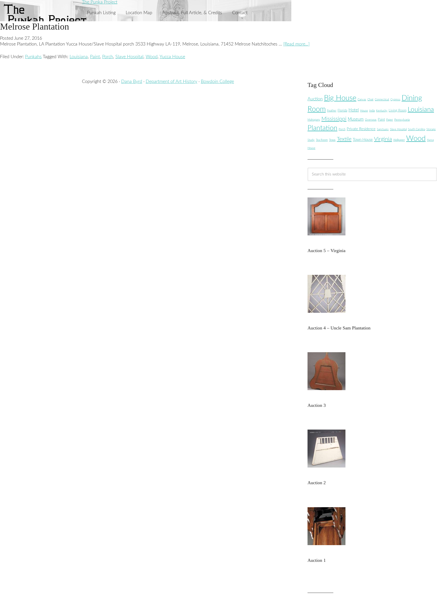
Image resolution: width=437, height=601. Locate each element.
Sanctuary (383, 129)
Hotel (353, 110)
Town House (363, 140)
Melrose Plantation (34, 26)
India (372, 110)
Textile (344, 139)
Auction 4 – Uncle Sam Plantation (339, 327)
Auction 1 (317, 560)
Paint (95, 57)
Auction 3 (317, 405)
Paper (389, 119)
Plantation (322, 128)
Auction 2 (317, 482)
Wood (152, 57)
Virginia (383, 139)
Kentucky (381, 110)
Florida (342, 110)
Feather (331, 110)
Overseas (371, 119)
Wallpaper (399, 140)
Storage (431, 129)
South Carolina (416, 129)
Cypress (395, 99)
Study (311, 140)
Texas (332, 140)
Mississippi (333, 119)
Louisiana (79, 57)
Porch (107, 57)
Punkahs (33, 57)
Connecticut (382, 99)
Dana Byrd (131, 81)
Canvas (362, 99)
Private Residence (361, 129)
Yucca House (172, 57)
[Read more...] (296, 44)
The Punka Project (99, 2)
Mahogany (314, 119)
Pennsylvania (402, 119)
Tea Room (322, 140)
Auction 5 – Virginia (326, 250)
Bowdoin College (217, 81)
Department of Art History (171, 81)
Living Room (397, 110)
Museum (356, 119)
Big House (340, 98)
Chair (370, 99)
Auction (315, 99)
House (364, 110)
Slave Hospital (129, 57)
